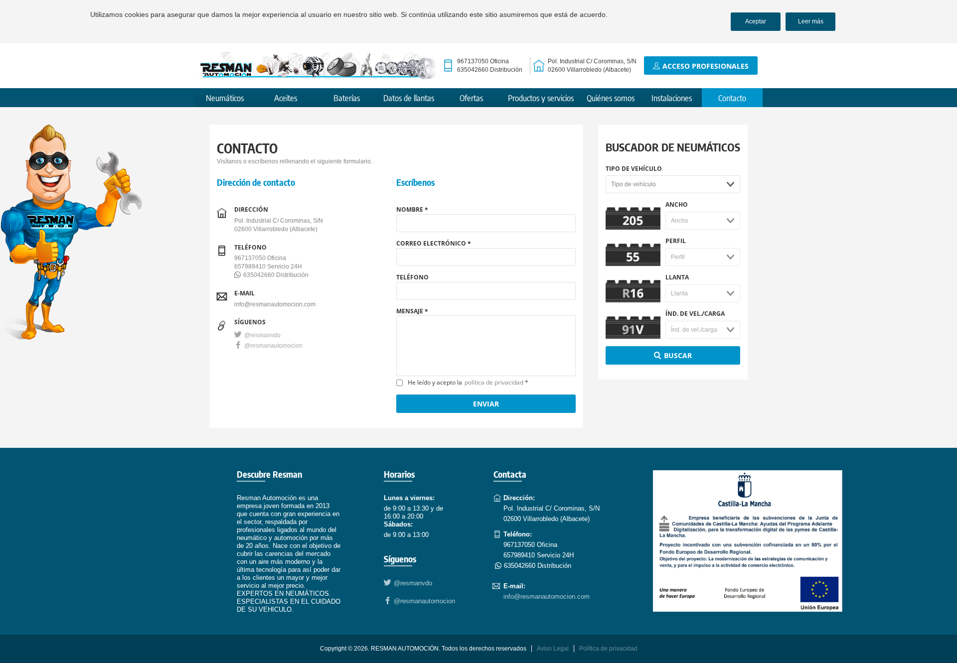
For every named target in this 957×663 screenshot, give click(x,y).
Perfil (675, 241)
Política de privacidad (608, 648)
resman (318, 65)
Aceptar (755, 21)
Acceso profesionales (705, 66)
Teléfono (412, 277)
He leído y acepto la (465, 383)
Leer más (810, 21)
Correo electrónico (431, 244)
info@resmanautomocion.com (275, 304)
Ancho (676, 205)
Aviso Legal (553, 648)
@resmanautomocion (273, 345)
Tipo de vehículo (634, 169)
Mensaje (409, 311)
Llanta (677, 277)
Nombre (409, 210)
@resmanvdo (262, 335)
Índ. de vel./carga (695, 314)
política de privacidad (494, 383)
